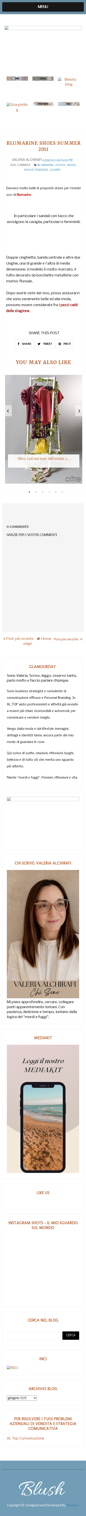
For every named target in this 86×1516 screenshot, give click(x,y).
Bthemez (72, 1505)
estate (60, 165)
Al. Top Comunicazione (25, 1438)
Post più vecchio (66, 639)
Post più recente (20, 639)
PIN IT (67, 343)
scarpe (55, 170)
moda (71, 165)
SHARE (26, 343)
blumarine (45, 165)
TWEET (47, 343)
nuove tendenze (36, 170)
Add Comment (20, 165)
